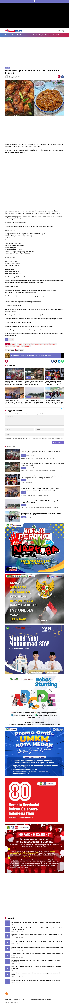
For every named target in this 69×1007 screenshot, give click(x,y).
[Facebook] (52, 361)
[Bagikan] (62, 76)
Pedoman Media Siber (37, 999)
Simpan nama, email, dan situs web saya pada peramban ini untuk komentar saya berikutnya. (35, 438)
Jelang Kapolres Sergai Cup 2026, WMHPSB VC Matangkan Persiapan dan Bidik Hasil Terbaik (34, 402)
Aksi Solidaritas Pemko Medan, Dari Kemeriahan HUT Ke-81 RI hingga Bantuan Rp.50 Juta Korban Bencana (36, 928)
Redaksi (49, 999)
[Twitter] (55, 361)
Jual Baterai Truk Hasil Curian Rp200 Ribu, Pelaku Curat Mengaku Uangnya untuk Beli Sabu (37, 954)
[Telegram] (59, 361)
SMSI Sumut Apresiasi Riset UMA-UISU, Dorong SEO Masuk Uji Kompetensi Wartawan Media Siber (36, 967)
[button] (59, 31)
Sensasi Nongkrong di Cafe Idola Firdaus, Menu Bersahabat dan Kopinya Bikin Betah (14, 382)
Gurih (20, 344)
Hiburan (7, 67)
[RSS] (6, 993)
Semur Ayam (26, 346)
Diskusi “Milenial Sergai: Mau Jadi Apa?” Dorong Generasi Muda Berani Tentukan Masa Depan (35, 961)
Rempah (53, 344)
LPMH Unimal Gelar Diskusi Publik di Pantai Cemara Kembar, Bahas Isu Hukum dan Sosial (36, 974)
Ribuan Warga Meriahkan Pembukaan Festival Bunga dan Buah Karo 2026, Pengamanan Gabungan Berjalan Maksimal (53, 382)
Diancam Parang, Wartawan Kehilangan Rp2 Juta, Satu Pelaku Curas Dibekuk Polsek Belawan (37, 948)
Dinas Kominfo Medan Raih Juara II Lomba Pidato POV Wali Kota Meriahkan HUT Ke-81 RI (37, 935)
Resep (9, 346)
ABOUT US (25, 999)
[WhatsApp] (62, 361)
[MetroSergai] (13, 30)
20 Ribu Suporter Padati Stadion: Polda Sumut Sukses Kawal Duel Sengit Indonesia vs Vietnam (54, 402)
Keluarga (27, 344)
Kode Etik (8, 999)
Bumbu (13, 344)
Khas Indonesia (37, 344)
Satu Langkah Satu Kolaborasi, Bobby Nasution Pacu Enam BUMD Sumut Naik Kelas (36, 941)
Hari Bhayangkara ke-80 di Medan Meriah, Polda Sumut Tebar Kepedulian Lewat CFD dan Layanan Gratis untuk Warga (14, 402)
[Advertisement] (34, 51)
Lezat (46, 344)
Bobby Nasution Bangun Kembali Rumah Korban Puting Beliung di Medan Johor (35, 980)
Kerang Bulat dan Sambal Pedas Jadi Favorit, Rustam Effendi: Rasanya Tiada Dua (36, 922)
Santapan (17, 346)
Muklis (10, 76)
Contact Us (16, 999)
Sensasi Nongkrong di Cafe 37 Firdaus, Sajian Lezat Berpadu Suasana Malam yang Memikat (34, 382)
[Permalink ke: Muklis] (7, 76)
